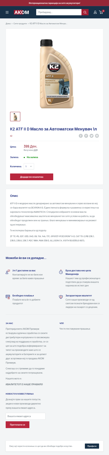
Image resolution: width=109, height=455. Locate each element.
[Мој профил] (95, 12)
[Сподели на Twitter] (92, 135)
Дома (8, 23)
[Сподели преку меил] (97, 135)
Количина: (16, 166)
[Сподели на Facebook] (81, 135)
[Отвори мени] (7, 12)
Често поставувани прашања (74, 328)
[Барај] (85, 12)
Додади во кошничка (31, 176)
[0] (101, 12)
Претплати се (17, 424)
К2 (11, 136)
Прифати (92, 446)
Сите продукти (20, 23)
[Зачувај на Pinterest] (86, 135)
